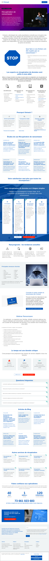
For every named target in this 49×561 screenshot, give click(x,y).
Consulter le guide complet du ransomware (34, 308)
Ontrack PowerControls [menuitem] (16, 545)
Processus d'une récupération (9, 130)
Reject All (36, 556)
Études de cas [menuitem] (26, 546)
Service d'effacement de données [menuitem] (7, 545)
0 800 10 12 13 (17, 374)
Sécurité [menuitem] (37, 546)
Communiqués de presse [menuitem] (28, 545)
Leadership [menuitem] (37, 545)
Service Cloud (21, 130)
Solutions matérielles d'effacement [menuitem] (16, 548)
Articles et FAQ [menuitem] (26, 548)
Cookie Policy (22, 554)
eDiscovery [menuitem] (3, 548)
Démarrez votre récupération (29, 374)
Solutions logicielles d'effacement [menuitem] (18, 546)
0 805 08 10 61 (44, 2)
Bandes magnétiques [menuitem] (5, 546)
